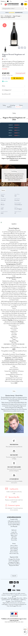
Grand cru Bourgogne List (14, 560)
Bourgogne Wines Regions (14, 562)
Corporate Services (14, 547)
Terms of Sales (14, 538)
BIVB (16, 383)
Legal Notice (14, 537)
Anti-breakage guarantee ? (6, 90)
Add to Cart (17, 78)
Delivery (3, 86)
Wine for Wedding (14, 549)
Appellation (9, 107)
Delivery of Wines (14, 545)
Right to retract (14, 535)
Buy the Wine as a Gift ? (6, 94)
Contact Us (14, 575)
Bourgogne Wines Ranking (14, 559)
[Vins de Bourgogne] (11, 4)
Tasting (4, 105)
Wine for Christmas (14, 552)
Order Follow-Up (14, 533)
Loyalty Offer (14, 532)
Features (21, 105)
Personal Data (14, 540)
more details (4, 68)
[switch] (25, 632)
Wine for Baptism (14, 550)
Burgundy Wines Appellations (14, 564)
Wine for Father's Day (14, 553)
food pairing (12, 105)
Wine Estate (18, 107)
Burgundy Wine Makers (14, 565)
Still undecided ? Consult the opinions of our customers (14, 509)
